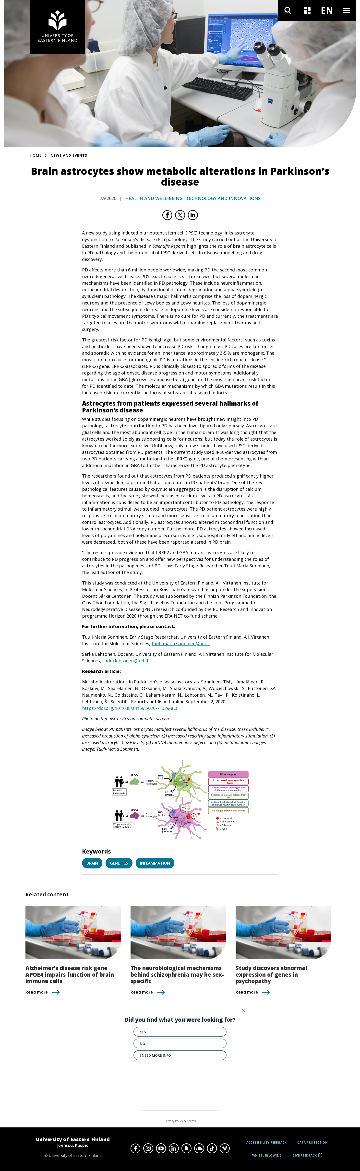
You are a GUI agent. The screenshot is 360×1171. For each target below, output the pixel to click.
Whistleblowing (267, 1155)
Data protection (312, 1142)
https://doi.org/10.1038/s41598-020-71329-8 (127, 708)
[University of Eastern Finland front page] (57, 27)
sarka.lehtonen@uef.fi (125, 661)
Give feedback (304, 1157)
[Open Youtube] (161, 1148)
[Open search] (288, 10)
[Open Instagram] (148, 1148)
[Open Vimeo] (224, 1148)
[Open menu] (346, 10)
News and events (69, 155)
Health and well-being (154, 198)
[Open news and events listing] (307, 10)
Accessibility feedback (266, 1142)
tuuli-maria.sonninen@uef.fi (181, 643)
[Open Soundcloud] (199, 1148)
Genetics (119, 863)
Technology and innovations (223, 198)
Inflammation (155, 863)
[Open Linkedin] (173, 1148)
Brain (92, 863)
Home (35, 155)
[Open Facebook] (135, 1148)
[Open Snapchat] (186, 1148)
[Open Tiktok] (211, 1148)
